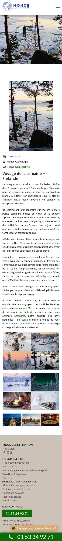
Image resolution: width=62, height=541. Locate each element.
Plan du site (8, 477)
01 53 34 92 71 (17, 513)
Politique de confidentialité (17, 488)
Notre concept (10, 466)
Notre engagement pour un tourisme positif (25, 470)
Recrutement (9, 500)
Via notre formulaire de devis (18, 524)
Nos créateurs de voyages (16, 462)
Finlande (28, 311)
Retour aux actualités (18, 166)
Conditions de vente (13, 492)
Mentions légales (11, 496)
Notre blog (8, 448)
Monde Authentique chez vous (18, 485)
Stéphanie (19, 315)
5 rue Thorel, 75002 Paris (16, 520)
